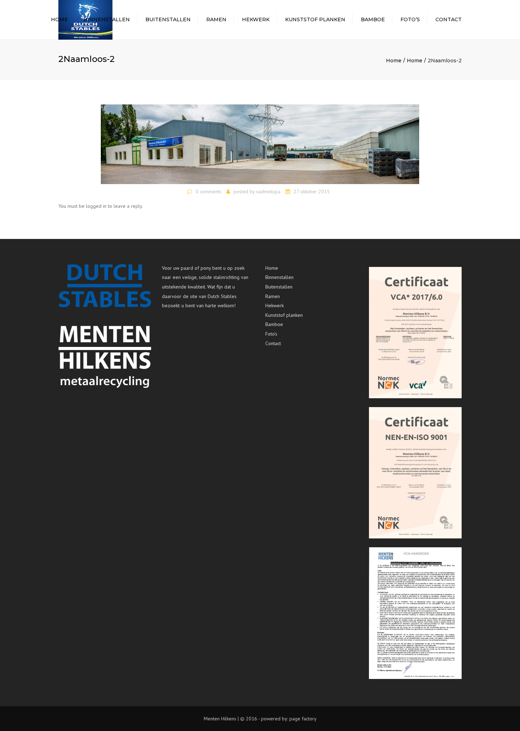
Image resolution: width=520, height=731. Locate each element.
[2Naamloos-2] (260, 144)
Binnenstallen (106, 19)
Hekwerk (256, 19)
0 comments (208, 191)
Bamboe (373, 19)
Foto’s (410, 19)
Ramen (216, 19)
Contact (448, 19)
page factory (303, 718)
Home (59, 19)
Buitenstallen (168, 19)
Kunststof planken (315, 19)
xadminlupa (268, 191)
